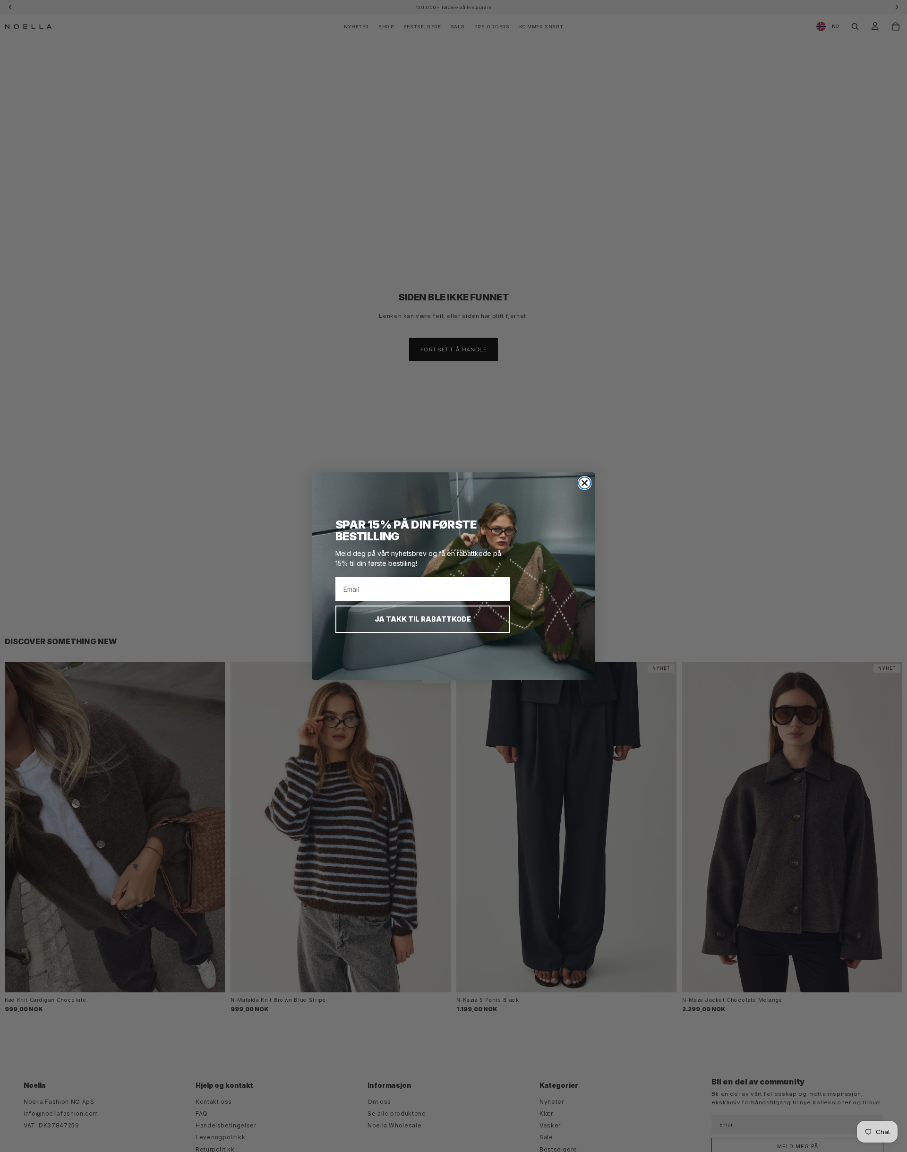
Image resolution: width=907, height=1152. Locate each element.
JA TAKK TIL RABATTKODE (423, 619)
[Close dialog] (584, 483)
